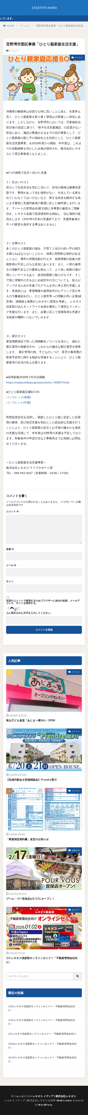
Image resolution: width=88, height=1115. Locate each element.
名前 (10, 549)
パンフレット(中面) (18, 402)
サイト (10, 581)
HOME (10, 25)
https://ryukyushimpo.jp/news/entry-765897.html (37, 382)
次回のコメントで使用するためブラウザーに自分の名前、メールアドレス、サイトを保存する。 (43, 601)
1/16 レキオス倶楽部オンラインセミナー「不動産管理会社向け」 (41, 1021)
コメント (12, 511)
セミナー (76, 909)
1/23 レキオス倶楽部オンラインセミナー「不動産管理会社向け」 (41, 1008)
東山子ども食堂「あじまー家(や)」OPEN (30, 720)
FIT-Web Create (61, 1100)
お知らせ (76, 850)
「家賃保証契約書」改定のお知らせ (27, 839)
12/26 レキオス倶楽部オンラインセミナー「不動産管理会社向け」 (42, 1045)
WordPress (45, 1104)
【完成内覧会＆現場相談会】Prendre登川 (31, 779)
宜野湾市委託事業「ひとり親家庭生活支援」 (60, 25)
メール (11, 565)
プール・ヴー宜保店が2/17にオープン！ (30, 898)
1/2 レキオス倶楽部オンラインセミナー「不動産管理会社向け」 (42, 960)
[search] (78, 976)
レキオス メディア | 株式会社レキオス (54, 1096)
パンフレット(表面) (18, 397)
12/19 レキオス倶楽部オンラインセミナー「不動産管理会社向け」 (42, 1059)
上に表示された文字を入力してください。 (29, 613)
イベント (25, 25)
